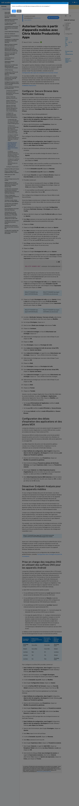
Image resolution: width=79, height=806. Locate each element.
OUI (14, 11)
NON (19, 11)
